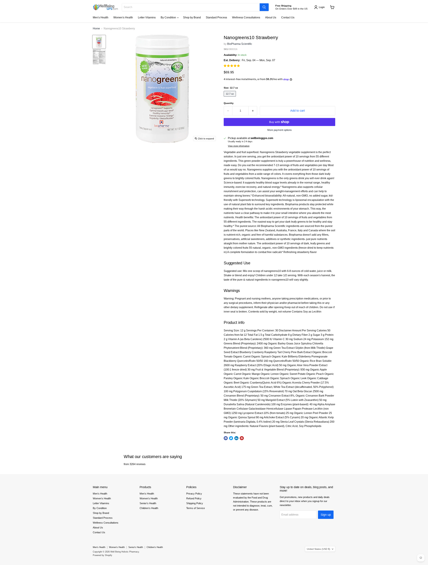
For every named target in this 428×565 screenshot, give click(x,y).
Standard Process (216, 17)
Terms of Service (195, 508)
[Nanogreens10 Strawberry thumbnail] (99, 41)
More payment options (279, 130)
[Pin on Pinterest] (242, 438)
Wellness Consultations (246, 17)
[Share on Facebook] (226, 438)
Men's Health (100, 17)
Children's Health (149, 508)
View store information (238, 146)
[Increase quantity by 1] (253, 110)
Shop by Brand (192, 17)
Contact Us (287, 17)
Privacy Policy (194, 493)
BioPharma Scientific (239, 43)
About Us (270, 17)
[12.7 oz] (230, 97)
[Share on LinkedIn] (236, 438)
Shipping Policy (194, 503)
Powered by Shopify (102, 555)
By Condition (169, 17)
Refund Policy (193, 498)
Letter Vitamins (147, 17)
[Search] (264, 7)
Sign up (326, 514)
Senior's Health (148, 503)
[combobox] (191, 7)
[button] (232, 65)
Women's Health (123, 17)
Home (96, 28)
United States (318, 549)
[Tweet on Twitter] (231, 438)
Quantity (229, 103)
